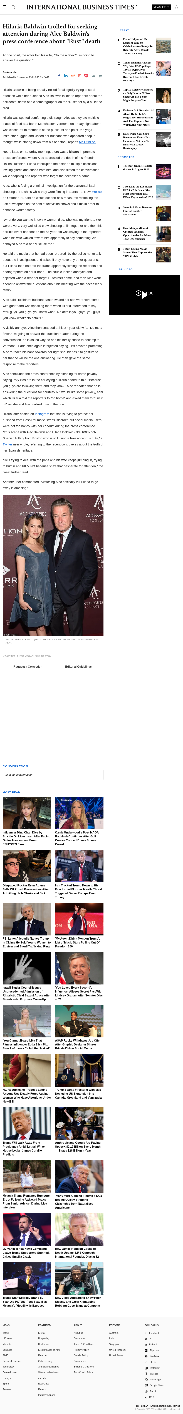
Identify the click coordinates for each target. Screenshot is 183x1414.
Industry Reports (46, 1395)
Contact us (79, 1338)
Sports (6, 1383)
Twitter (7, 444)
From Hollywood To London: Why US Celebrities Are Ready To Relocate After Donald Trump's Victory (138, 46)
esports (42, 1378)
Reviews (7, 1389)
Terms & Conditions (84, 1344)
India (111, 1338)
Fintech (42, 1389)
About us (78, 1333)
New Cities (43, 1383)
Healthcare (43, 1344)
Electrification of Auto (49, 1350)
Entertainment (10, 1372)
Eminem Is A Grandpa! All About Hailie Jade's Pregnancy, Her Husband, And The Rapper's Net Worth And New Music (138, 117)
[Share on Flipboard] (80, 75)
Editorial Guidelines (78, 666)
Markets (7, 1344)
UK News (7, 1338)
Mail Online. (87, 142)
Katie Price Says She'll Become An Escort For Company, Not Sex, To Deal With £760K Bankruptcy (136, 141)
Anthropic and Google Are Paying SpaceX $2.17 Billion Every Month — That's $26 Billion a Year (78, 1146)
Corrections (80, 1361)
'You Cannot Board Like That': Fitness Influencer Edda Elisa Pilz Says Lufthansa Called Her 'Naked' (26, 1044)
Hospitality (43, 1338)
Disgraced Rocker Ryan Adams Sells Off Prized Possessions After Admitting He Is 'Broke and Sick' (26, 889)
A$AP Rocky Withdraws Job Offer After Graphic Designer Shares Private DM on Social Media (78, 1044)
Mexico (97, 192)
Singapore (114, 1344)
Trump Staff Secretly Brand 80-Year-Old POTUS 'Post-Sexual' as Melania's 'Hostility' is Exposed (25, 1301)
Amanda (11, 72)
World (6, 1333)
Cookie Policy (81, 1355)
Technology (8, 1366)
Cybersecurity (45, 1361)
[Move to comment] (100, 75)
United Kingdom (117, 1350)
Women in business (48, 1372)
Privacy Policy (81, 1350)
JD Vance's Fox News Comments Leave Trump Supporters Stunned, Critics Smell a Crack (26, 1252)
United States (116, 1355)
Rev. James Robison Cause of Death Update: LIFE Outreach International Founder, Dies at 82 (77, 1252)
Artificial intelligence (48, 1366)
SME (5, 1355)
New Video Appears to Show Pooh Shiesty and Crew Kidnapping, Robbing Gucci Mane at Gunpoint (78, 1301)
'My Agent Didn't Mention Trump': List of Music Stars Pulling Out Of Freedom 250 (77, 942)
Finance (42, 1355)
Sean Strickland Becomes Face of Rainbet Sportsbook (137, 211)
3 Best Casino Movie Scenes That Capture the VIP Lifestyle (137, 252)
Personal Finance (12, 1361)
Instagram (42, 414)
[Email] (93, 75)
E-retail (42, 1333)
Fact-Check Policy (83, 1372)
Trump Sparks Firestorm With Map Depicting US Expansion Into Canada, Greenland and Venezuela (78, 1093)
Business (7, 1350)
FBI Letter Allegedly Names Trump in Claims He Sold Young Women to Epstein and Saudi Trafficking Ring (27, 942)
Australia (113, 1333)
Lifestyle (7, 1378)
